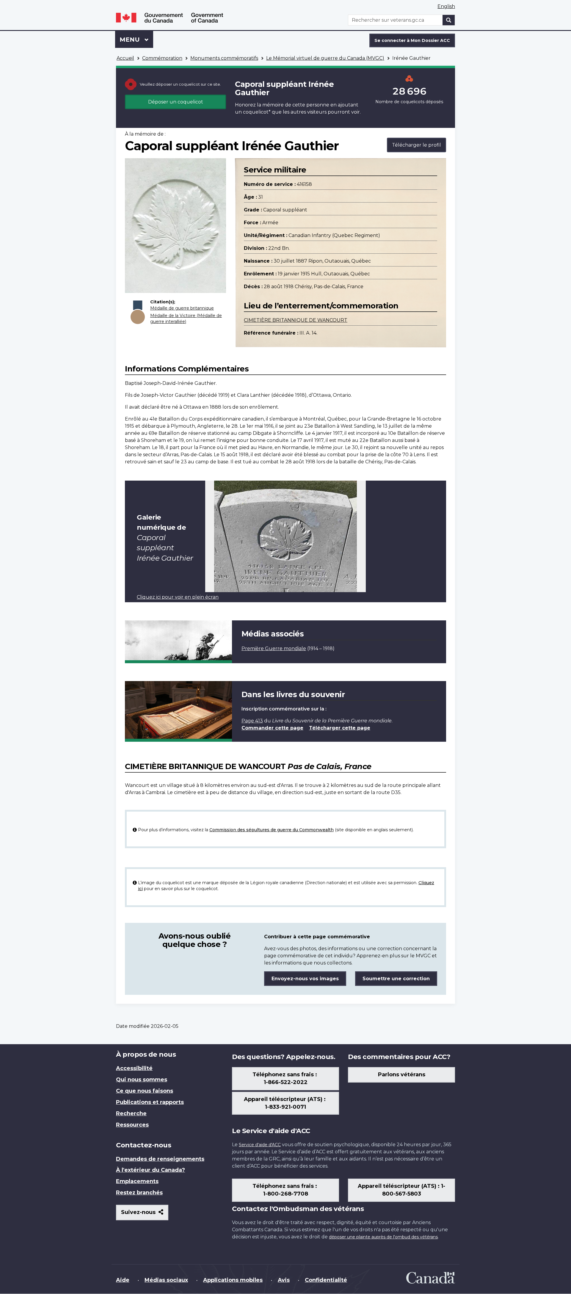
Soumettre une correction (396, 978)
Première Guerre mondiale (273, 648)
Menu (136, 39)
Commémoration (162, 58)
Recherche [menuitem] (131, 1113)
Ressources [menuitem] (132, 1125)
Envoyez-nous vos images (305, 978)
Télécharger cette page (339, 728)
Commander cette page (272, 728)
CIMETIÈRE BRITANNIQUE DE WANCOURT (295, 320)
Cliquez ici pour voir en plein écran (178, 597)
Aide (122, 1280)
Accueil (125, 58)
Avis (284, 1280)
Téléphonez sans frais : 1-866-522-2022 (285, 1078)
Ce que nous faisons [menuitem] (144, 1091)
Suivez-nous (144, 1214)
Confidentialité (326, 1280)
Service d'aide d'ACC (260, 1144)
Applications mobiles (233, 1280)
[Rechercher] (449, 20)
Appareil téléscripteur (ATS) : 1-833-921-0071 (285, 1103)
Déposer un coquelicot (175, 102)
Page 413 (252, 721)
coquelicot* (257, 112)
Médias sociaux (166, 1280)
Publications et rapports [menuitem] (150, 1102)
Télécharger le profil (416, 145)
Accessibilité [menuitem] (134, 1068)
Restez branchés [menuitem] (139, 1192)
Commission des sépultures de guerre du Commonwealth (271, 829)
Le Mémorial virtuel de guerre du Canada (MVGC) (325, 58)
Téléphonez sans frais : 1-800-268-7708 (285, 1190)
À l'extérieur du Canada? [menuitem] (150, 1170)
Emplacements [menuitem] (137, 1181)
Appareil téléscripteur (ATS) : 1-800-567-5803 (401, 1190)
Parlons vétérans (401, 1074)
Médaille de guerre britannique (182, 308)
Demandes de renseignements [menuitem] (160, 1159)
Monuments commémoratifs (224, 58)
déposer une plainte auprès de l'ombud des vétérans (383, 1237)
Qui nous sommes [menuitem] (141, 1079)
